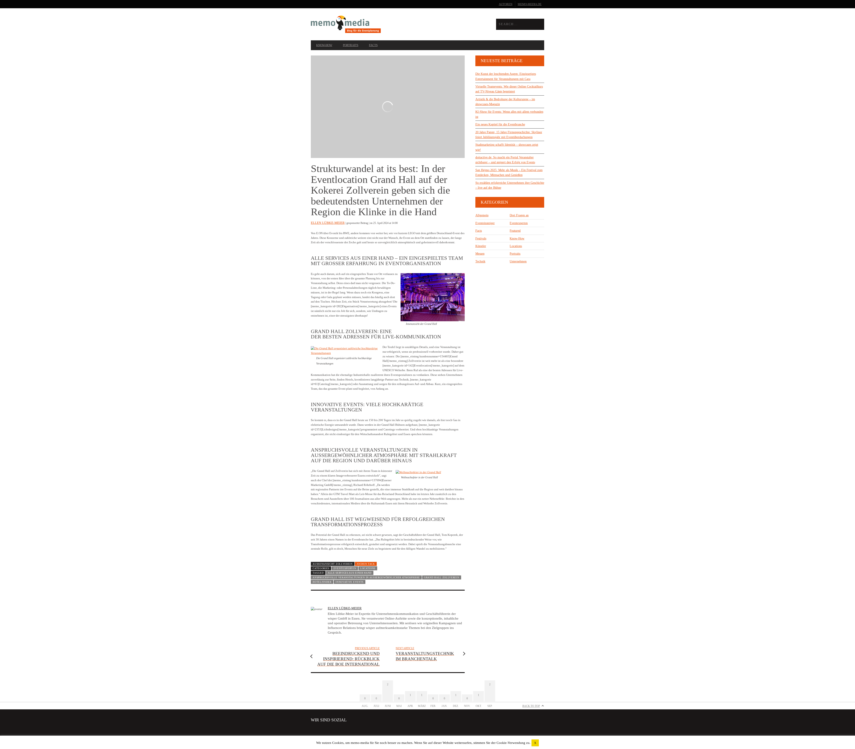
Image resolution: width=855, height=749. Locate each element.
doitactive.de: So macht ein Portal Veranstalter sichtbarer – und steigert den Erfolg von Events (505, 160)
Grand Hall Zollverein (441, 577)
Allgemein (482, 215)
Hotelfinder (322, 582)
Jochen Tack (366, 564)
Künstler (480, 246)
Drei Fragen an (519, 215)
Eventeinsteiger (485, 223)
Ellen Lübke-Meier (328, 223)
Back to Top (531, 706)
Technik (480, 261)
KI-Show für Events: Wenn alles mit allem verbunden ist (509, 114)
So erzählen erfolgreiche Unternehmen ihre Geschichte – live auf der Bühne (509, 185)
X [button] (535, 743)
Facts (373, 45)
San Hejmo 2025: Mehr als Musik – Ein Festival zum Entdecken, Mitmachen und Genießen (509, 172)
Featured (515, 230)
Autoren (505, 4)
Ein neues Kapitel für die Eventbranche (500, 124)
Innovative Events (350, 582)
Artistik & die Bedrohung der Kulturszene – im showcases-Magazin (505, 102)
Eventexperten (345, 568)
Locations (367, 568)
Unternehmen (518, 261)
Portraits (350, 45)
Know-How (324, 45)
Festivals (480, 238)
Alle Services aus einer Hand (350, 572)
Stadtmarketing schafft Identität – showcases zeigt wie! (506, 147)
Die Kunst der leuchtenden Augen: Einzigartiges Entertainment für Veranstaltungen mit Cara (505, 76)
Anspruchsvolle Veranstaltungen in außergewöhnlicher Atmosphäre (366, 577)
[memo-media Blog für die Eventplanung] (369, 24)
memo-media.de (530, 4)
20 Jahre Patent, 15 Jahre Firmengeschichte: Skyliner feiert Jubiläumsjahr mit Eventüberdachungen (508, 135)
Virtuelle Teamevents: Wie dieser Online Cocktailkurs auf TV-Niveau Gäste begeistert (509, 89)
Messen (479, 253)
